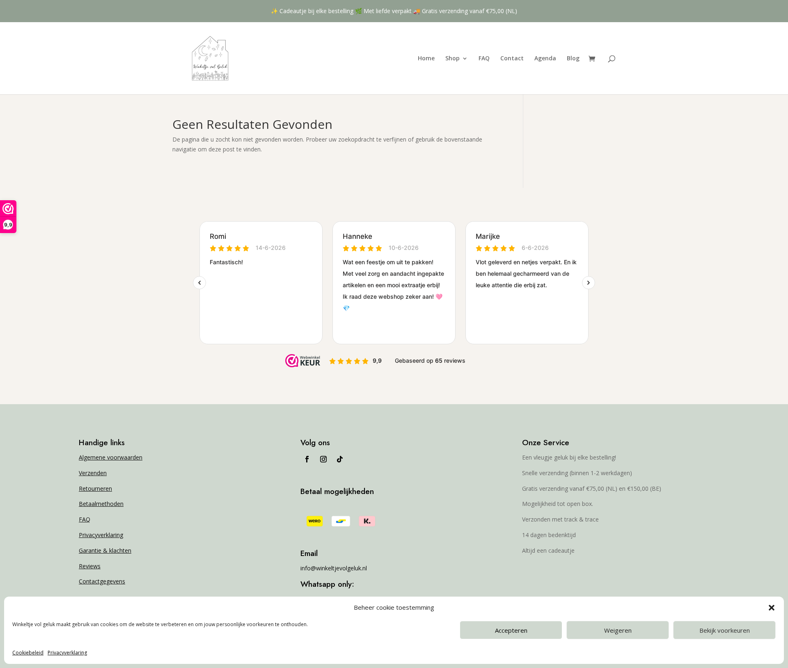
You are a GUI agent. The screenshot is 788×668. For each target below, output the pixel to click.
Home (426, 58)
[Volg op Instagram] (323, 459)
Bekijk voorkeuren (724, 630)
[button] (771, 608)
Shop (452, 58)
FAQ (484, 58)
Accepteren (511, 630)
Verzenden (93, 473)
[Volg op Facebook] (307, 459)
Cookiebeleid (28, 652)
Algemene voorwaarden (110, 457)
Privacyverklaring (67, 652)
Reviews (90, 566)
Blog (573, 58)
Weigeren (618, 630)
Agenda (545, 58)
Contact (512, 58)
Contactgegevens (102, 581)
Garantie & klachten (105, 550)
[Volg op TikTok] (339, 459)
